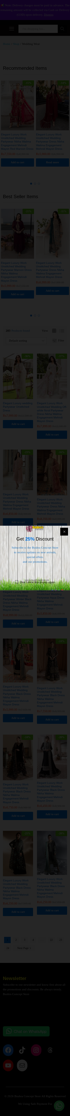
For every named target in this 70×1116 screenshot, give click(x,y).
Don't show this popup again (37, 582)
